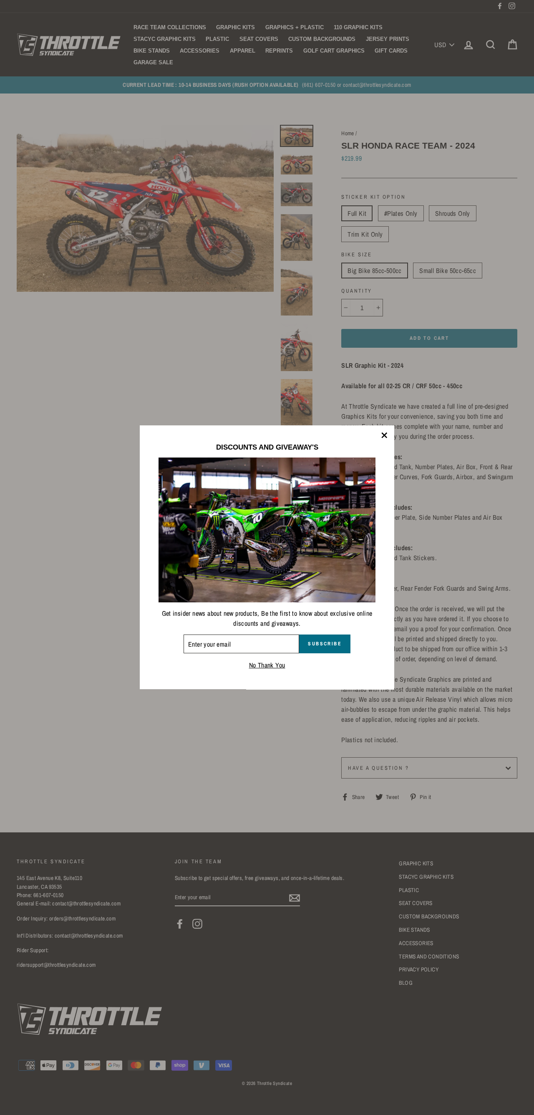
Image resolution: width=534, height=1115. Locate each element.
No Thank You (267, 665)
